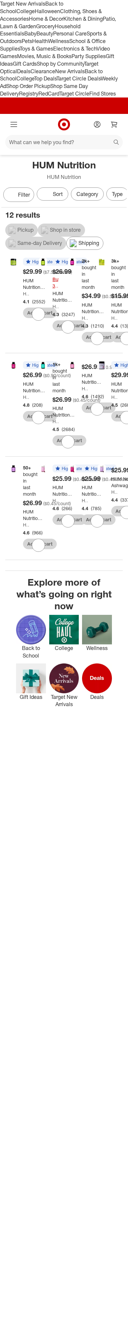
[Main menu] (14, 124)
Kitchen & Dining (83, 18)
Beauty (44, 33)
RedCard (48, 93)
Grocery (45, 26)
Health (40, 41)
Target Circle (74, 93)
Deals (24, 71)
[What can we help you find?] (64, 142)
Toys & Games (36, 48)
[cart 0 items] (114, 124)
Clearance (43, 71)
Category (87, 194)
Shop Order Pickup (28, 86)
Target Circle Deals (78, 78)
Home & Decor (46, 18)
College (25, 11)
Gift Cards (25, 63)
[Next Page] (120, 195)
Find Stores (102, 93)
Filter (24, 194)
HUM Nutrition (26, 293)
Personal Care (70, 33)
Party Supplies (89, 56)
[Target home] (64, 124)
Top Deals (45, 78)
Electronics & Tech (74, 48)
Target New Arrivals (22, 3)
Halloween (47, 11)
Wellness (58, 41)
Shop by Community (60, 63)
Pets (27, 41)
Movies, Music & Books (44, 56)
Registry (28, 93)
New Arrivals (70, 71)
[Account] (97, 124)
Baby (30, 33)
